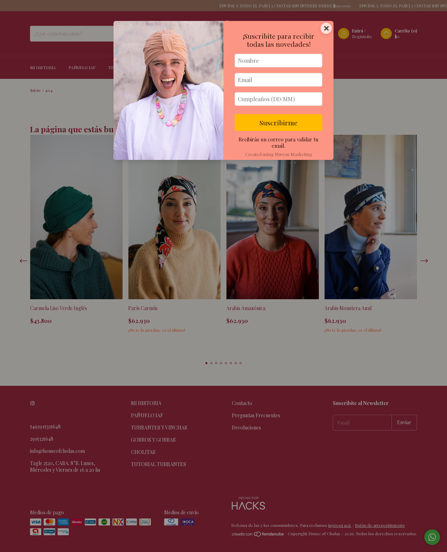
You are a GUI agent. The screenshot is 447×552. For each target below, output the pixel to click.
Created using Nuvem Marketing (278, 154)
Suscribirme (278, 122)
